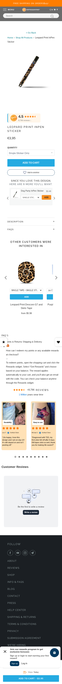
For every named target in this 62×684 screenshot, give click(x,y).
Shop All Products (24, 37)
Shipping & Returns (21, 617)
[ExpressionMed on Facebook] (10, 553)
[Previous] (8, 198)
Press (11, 603)
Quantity (12, 148)
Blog (11, 589)
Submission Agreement (24, 638)
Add (46, 197)
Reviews (13, 568)
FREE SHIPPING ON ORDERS (31, 3)
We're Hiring (16, 645)
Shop (11, 575)
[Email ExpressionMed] (33, 553)
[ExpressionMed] (31, 9)
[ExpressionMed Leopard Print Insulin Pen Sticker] (31, 67)
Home (10, 37)
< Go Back (31, 32)
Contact (13, 596)
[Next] (54, 198)
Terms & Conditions (21, 624)
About (12, 561)
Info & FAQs (15, 582)
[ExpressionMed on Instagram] (25, 553)
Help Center (16, 610)
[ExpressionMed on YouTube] (18, 553)
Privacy (13, 631)
